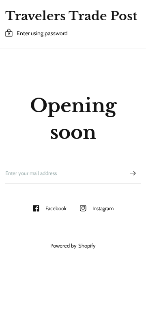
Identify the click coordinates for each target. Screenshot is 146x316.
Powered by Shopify (72, 245)
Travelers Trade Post (71, 16)
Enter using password (42, 33)
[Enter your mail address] (133, 173)
